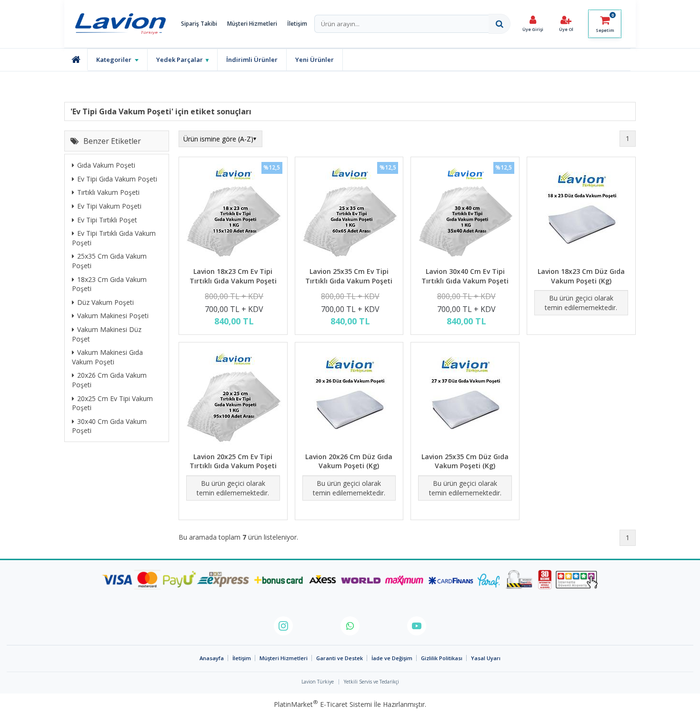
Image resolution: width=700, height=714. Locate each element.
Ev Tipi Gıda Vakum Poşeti (117, 178)
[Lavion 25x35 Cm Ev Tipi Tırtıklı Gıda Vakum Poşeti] (349, 213)
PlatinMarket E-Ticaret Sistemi (323, 704)
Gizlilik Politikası (441, 658)
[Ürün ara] (499, 24)
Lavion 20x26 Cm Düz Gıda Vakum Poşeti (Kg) (348, 461)
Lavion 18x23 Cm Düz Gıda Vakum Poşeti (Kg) (581, 276)
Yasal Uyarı (485, 658)
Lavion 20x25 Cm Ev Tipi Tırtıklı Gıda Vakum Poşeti (233, 461)
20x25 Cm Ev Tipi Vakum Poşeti (112, 403)
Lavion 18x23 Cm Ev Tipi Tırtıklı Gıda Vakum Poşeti (233, 276)
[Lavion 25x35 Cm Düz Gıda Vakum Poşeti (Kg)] (465, 398)
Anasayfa (212, 658)
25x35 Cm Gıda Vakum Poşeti (109, 261)
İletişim (297, 24)
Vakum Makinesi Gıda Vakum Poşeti (107, 357)
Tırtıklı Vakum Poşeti (108, 192)
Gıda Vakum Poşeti (106, 165)
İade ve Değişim (391, 658)
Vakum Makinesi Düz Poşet (106, 334)
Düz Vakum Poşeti (105, 302)
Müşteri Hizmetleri (252, 24)
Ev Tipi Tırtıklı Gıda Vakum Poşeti (114, 238)
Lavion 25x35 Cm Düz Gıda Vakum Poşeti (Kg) (465, 461)
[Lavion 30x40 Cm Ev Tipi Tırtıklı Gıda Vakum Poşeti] (465, 213)
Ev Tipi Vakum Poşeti (109, 206)
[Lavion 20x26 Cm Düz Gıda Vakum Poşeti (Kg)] (349, 398)
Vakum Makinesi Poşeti (113, 316)
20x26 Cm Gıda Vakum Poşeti (109, 380)
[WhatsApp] (350, 625)
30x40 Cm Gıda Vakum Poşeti (109, 426)
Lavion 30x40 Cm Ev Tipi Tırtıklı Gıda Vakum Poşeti (465, 276)
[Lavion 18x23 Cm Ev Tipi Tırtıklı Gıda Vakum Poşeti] (233, 213)
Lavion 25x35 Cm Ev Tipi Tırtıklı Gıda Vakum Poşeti (348, 276)
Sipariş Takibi (199, 24)
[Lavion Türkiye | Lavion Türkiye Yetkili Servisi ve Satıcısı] (122, 24)
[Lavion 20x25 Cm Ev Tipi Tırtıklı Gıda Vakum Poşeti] (233, 398)
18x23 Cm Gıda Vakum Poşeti (109, 284)
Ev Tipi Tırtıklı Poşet (107, 219)
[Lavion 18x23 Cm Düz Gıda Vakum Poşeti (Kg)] (581, 213)
